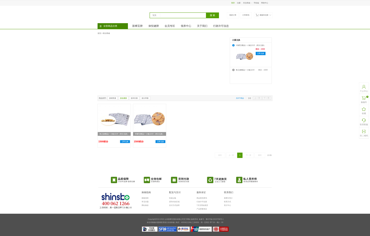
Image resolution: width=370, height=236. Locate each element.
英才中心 (227, 205)
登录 (233, 3)
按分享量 (145, 98)
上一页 (231, 155)
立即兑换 (260, 53)
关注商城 (246, 3)
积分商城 (106, 33)
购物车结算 (264, 15)
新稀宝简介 (228, 198)
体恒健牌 (153, 25)
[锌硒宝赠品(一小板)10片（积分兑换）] (245, 57)
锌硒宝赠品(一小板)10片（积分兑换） (251, 45)
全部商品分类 (110, 26)
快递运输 (172, 198)
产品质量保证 (202, 209)
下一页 (248, 155)
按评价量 (134, 98)
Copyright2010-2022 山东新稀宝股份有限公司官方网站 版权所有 (173, 219)
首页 (99, 33)
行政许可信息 (221, 25)
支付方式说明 (174, 205)
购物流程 (145, 198)
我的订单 (232, 15)
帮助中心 (264, 3)
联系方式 (227, 202)
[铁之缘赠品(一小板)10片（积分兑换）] (114, 120)
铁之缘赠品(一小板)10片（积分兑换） (245, 70)
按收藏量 (123, 98)
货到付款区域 (174, 202)
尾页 (260, 155)
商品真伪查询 (202, 198)
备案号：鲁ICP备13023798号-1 (211, 219)
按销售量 (112, 98)
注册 (238, 3)
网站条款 (145, 205)
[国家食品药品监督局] (167, 228)
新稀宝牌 (137, 25)
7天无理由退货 (202, 205)
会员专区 (170, 25)
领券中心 (186, 25)
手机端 (256, 3)
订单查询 (245, 15)
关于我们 (202, 25)
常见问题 (145, 202)
